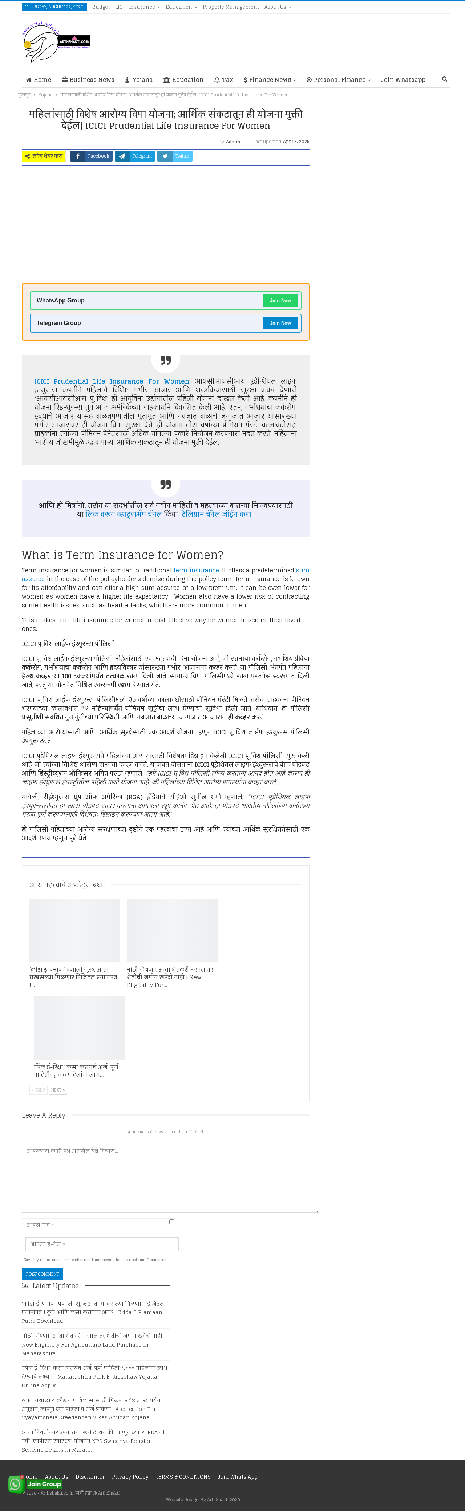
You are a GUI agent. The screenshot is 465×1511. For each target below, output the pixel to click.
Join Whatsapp (403, 80)
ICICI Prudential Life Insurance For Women (112, 381)
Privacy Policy (130, 1476)
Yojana (142, 80)
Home (42, 80)
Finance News (270, 80)
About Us (275, 7)
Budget (101, 7)
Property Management (231, 7)
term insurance (196, 570)
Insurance (141, 7)
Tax (227, 80)
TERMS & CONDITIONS (183, 1476)
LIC (119, 7)
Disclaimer (90, 1476)
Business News (92, 80)
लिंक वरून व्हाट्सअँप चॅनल (123, 514)
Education (179, 7)
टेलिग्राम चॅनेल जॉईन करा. (218, 514)
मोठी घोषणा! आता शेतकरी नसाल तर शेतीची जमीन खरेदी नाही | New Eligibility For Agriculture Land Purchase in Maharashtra (94, 1344)
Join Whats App (238, 1476)
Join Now (280, 300)
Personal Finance (339, 80)
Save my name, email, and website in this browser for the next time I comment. (95, 1260)
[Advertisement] (166, 227)
